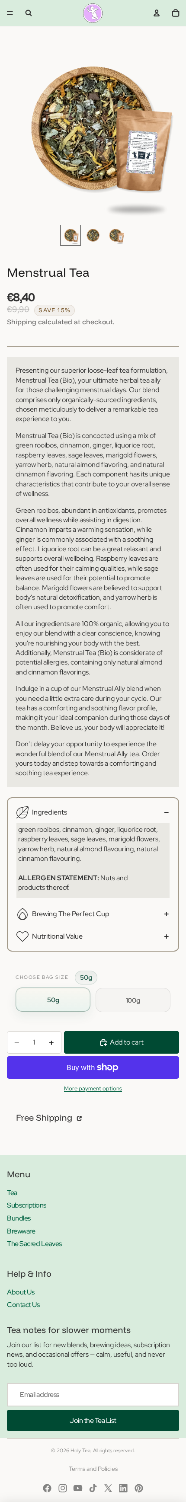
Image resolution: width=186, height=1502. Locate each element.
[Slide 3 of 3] (115, 235)
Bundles (19, 1218)
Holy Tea (80, 1450)
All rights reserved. (114, 1450)
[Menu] (10, 13)
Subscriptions (26, 1205)
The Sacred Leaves (34, 1243)
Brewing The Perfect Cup (70, 913)
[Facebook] (47, 1488)
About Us (20, 1292)
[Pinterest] (139, 1488)
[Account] (156, 12)
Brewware (21, 1231)
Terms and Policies (93, 1469)
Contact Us (23, 1304)
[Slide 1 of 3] (70, 235)
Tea (12, 1192)
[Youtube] (78, 1488)
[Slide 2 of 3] (93, 235)
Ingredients (49, 812)
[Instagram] (63, 1488)
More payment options (93, 1088)
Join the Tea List (93, 1420)
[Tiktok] (93, 1488)
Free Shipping (45, 1117)
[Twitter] (108, 1488)
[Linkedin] (123, 1488)
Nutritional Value (57, 936)
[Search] (28, 12)
